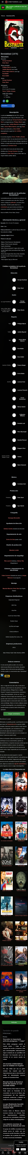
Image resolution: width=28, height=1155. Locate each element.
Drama (13, 91)
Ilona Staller (5, 75)
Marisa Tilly (20, 561)
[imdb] (7, 676)
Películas (14, 1022)
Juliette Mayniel (6, 69)
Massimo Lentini (14, 550)
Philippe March (6, 67)
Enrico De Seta (10, 539)
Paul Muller (5, 73)
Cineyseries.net (11, 724)
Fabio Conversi (6, 575)
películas (13, 202)
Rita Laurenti (7, 561)
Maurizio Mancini (7, 588)
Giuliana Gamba (8, 528)
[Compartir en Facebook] (3, 101)
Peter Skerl (5, 63)
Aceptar (23, 1149)
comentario (4, 207)
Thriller (8, 91)
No (17, 1149)
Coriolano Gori (12, 145)
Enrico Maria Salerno (8, 71)
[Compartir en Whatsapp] (7, 101)
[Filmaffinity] (2, 676)
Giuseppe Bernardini (14, 518)
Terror (4, 91)
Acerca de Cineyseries (6, 1148)
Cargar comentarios (14, 714)
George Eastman (7, 60)
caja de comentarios (20, 763)
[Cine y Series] (13, 3)
